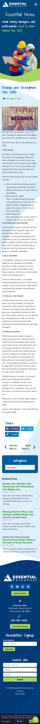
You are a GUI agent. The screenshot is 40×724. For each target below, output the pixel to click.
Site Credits (20, 694)
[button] (36, 4)
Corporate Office (20, 605)
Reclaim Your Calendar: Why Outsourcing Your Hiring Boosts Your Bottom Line (18, 486)
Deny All (19, 721)
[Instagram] (28, 586)
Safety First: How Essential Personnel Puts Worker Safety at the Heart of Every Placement (19, 540)
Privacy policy (5, 721)
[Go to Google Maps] (20, 601)
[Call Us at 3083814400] (19, 616)
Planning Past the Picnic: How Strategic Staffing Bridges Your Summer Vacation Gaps (18, 514)
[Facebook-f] (12, 586)
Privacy (20, 691)
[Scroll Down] (20, 68)
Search (20, 679)
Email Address (8, 640)
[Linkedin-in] (17, 586)
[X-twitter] (22, 586)
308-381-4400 (19, 620)
